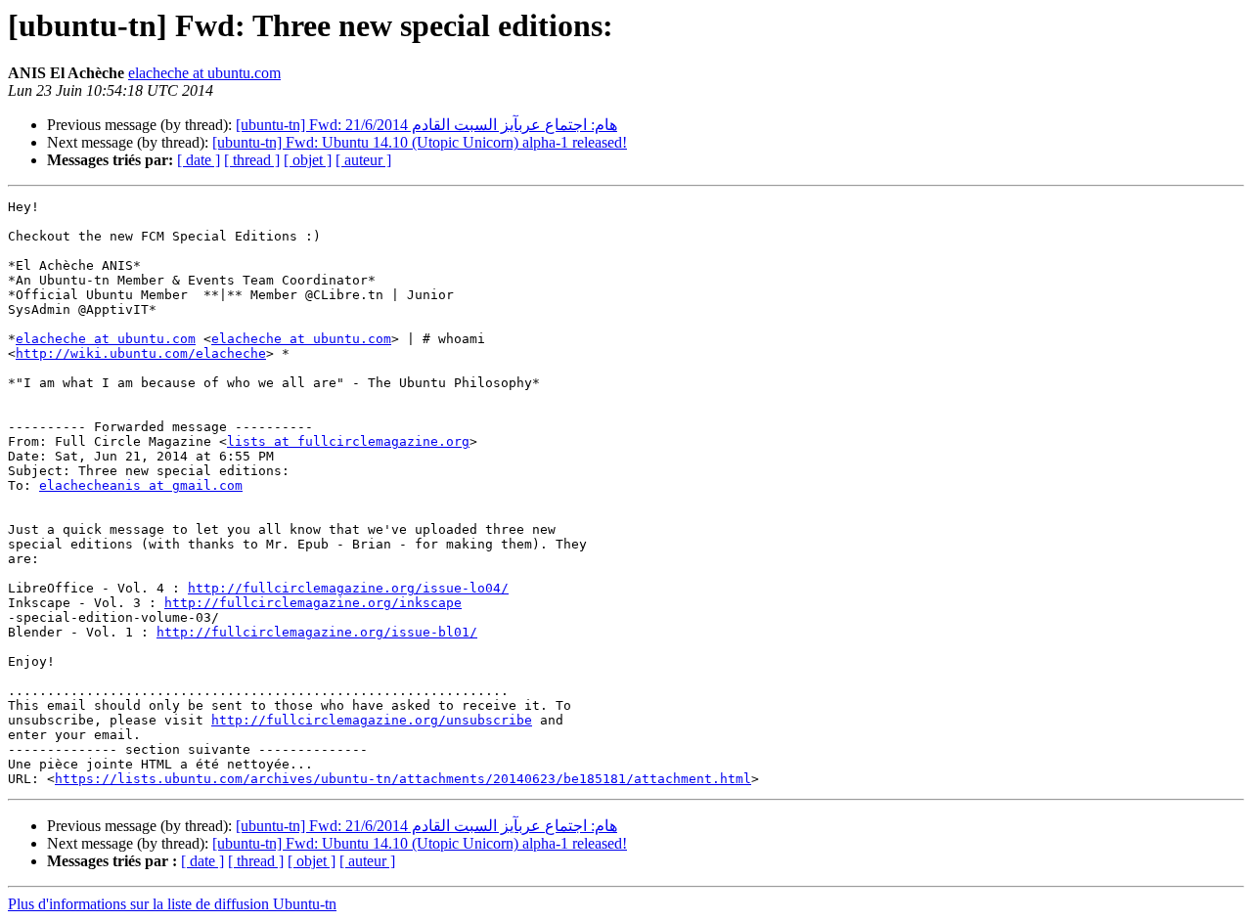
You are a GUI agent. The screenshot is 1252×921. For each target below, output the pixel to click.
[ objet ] (308, 160)
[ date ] (198, 160)
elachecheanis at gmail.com (141, 485)
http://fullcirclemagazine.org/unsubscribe (371, 720)
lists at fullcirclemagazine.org (348, 441)
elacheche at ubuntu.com (204, 73)
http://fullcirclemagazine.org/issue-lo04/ (348, 588)
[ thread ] (252, 160)
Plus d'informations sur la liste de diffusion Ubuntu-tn (172, 904)
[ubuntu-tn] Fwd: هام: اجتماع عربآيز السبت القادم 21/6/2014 (426, 124)
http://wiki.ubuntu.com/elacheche (141, 353)
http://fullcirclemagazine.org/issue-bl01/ (316, 632)
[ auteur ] (363, 160)
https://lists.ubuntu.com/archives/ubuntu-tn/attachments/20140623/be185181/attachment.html (403, 778)
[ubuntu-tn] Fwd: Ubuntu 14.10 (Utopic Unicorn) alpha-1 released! (419, 142)
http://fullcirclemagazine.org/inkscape (313, 602)
